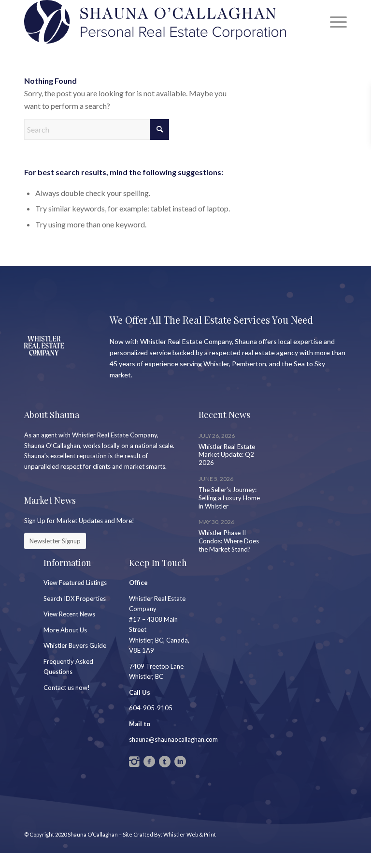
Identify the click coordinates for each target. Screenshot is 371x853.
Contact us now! (66, 687)
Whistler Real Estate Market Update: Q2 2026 (227, 455)
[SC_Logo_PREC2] (155, 22)
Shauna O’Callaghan (93, 834)
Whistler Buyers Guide (74, 645)
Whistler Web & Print (189, 834)
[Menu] (333, 22)
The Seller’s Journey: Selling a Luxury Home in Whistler (229, 498)
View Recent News (69, 614)
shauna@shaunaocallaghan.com (173, 739)
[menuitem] (333, 22)
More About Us (65, 630)
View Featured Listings (75, 582)
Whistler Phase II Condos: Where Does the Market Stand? (229, 541)
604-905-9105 (150, 708)
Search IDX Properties (74, 598)
